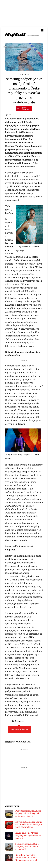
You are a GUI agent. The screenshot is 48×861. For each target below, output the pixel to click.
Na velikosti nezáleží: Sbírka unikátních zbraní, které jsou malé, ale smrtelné (29, 824)
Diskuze (19, 721)
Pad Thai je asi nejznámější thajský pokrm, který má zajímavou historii (28, 813)
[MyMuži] (15, 35)
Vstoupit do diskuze (19, 729)
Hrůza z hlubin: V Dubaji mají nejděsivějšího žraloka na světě (28, 835)
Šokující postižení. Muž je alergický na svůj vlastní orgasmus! (27, 846)
